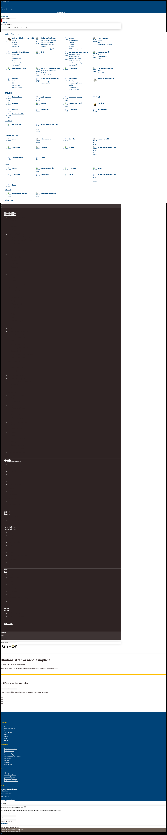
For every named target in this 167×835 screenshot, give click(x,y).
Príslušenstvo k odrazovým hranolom (24, 354)
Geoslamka (15, 307)
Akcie (5, 734)
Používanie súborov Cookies (12, 757)
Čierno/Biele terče (74, 87)
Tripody (100, 40)
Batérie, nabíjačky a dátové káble (23, 38)
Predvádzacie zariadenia (49, 193)
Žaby (13, 83)
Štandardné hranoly (74, 54)
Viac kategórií (15, 65)
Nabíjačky (14, 42)
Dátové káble (15, 47)
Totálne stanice (17, 97)
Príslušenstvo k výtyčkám (48, 49)
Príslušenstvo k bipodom (105, 44)
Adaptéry (43, 73)
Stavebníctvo (9, 529)
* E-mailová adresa (6, 814)
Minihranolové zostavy (75, 61)
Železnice (15, 109)
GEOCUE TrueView (74, 89)
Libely (42, 52)
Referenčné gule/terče (75, 83)
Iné (12, 324)
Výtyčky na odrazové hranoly (49, 42)
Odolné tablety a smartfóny (50, 78)
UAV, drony (15, 317)
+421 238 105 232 (5, 796)
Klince (13, 56)
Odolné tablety (45, 81)
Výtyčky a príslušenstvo (48, 38)
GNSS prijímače (46, 97)
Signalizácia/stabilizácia (20, 52)
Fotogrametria (102, 109)
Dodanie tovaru (9, 751)
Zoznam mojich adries (10, 779)
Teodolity (72, 139)
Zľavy (5, 738)
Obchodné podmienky (10, 749)
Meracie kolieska (102, 56)
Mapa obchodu (8, 764)
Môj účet (6, 773)
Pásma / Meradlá (103, 52)
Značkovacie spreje (47, 168)
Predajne (7, 762)
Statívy (71, 38)
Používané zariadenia (19, 193)
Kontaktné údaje (9, 755)
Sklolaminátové (73, 40)
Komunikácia (45, 109)
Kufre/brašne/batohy (19, 68)
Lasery (14, 139)
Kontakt (6, 760)
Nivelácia (15, 78)
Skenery (43, 103)
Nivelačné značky (17, 63)
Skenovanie (73, 78)
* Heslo (3, 818)
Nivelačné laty (16, 85)
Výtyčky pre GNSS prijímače (48, 40)
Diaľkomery (73, 68)
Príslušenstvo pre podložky (48, 70)
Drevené (71, 42)
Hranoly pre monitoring (75, 63)
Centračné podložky (46, 75)
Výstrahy (14, 311)
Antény (99, 70)
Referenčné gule (17, 321)
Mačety (100, 168)
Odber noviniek (8, 759)
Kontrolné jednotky (75, 97)
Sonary (7, 514)
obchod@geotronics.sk (8, 800)
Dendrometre (45, 174)
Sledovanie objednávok (11, 781)
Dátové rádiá (101, 73)
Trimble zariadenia (12, 462)
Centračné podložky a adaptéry (51, 68)
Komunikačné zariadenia (106, 68)
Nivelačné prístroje (17, 81)
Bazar (6, 610)
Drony (43, 157)
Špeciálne (72, 47)
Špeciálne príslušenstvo (106, 78)
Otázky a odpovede (10, 753)
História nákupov (9, 777)
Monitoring (15, 103)
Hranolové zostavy (74, 56)
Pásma (99, 54)
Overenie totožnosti (10, 775)
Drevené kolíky (16, 58)
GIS (99, 97)
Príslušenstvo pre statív (76, 49)
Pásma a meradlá (103, 139)
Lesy (6, 571)
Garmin (14, 168)
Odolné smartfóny (46, 83)
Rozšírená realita (18, 114)
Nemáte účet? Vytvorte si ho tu (10, 827)
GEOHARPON (15, 54)
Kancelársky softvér (75, 103)
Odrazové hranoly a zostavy (78, 52)
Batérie (14, 40)
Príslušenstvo (10, 214)
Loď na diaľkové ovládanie (49, 124)
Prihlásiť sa (4, 639)
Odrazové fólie (16, 351)
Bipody (99, 42)
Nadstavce (43, 47)
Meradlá (100, 58)
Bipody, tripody (103, 38)
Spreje (14, 61)
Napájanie (14, 44)
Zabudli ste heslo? (6, 822)
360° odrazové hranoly (75, 58)
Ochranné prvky (17, 157)
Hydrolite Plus (16, 124)
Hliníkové (71, 44)
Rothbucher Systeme (18, 358)
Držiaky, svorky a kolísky (47, 44)
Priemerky (72, 168)
